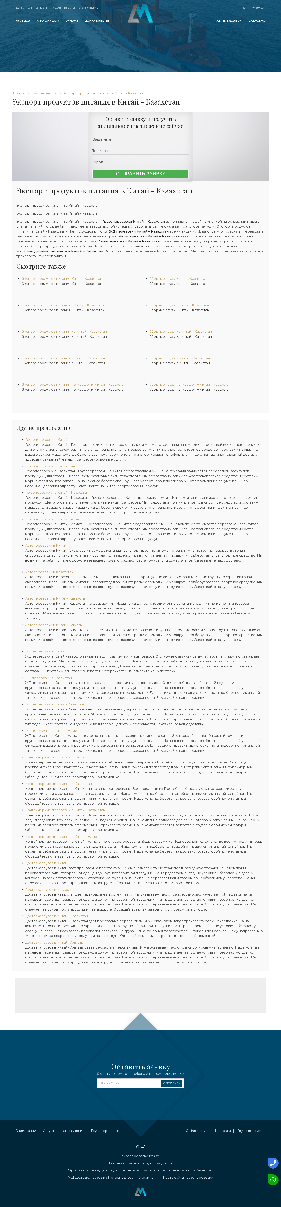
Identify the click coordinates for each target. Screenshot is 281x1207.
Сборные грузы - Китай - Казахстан (179, 310)
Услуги (72, 21)
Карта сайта (173, 1177)
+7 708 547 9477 (255, 8)
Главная (22, 21)
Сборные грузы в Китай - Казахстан (179, 363)
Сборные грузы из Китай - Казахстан (180, 336)
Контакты (257, 21)
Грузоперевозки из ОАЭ (141, 1156)
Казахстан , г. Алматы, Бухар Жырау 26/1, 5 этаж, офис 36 (57, 8)
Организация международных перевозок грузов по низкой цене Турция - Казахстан (140, 1170)
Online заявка (229, 21)
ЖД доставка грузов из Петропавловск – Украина (110, 1177)
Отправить (171, 1083)
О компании (48, 21)
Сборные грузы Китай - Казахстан (178, 284)
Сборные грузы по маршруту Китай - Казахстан (190, 389)
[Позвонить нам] (272, 1163)
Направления (97, 21)
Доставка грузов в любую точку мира (141, 1163)
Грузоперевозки (105, 1131)
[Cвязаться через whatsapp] (272, 1179)
